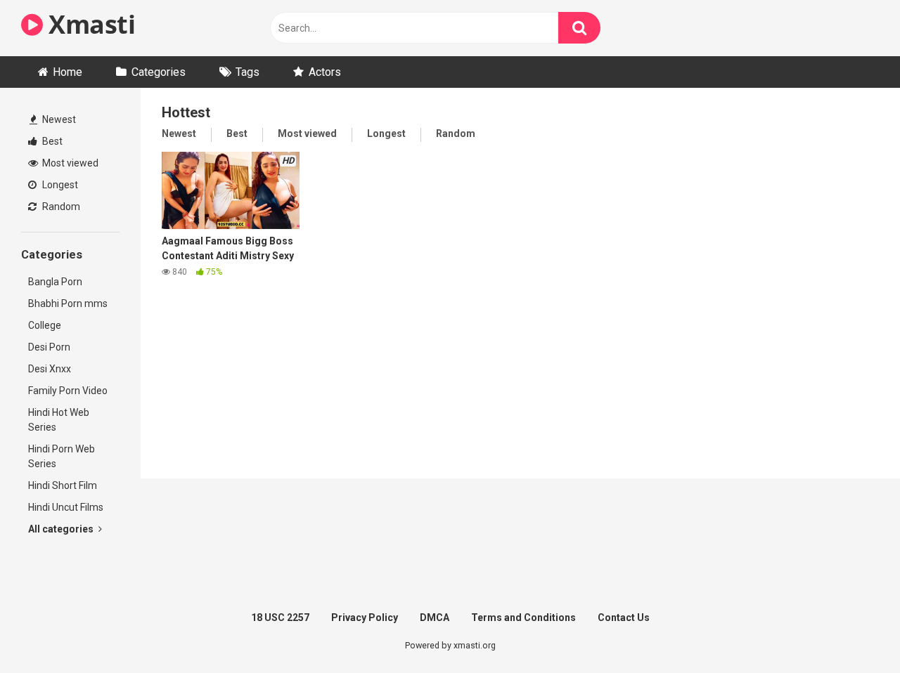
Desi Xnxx (49, 368)
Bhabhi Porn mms (68, 303)
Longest (59, 184)
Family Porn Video (68, 390)
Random (60, 206)
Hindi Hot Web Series (58, 420)
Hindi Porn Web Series (61, 456)
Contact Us (624, 617)
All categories (62, 529)
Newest (58, 119)
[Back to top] (853, 630)
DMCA (434, 617)
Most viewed (69, 163)
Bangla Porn (55, 281)
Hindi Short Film (62, 485)
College (44, 325)
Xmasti (89, 24)
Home (67, 72)
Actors (325, 72)
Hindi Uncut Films (65, 507)
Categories (158, 72)
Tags (247, 72)
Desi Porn (49, 347)
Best (51, 141)
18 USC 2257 (280, 617)
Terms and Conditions (523, 617)
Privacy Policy (364, 617)
